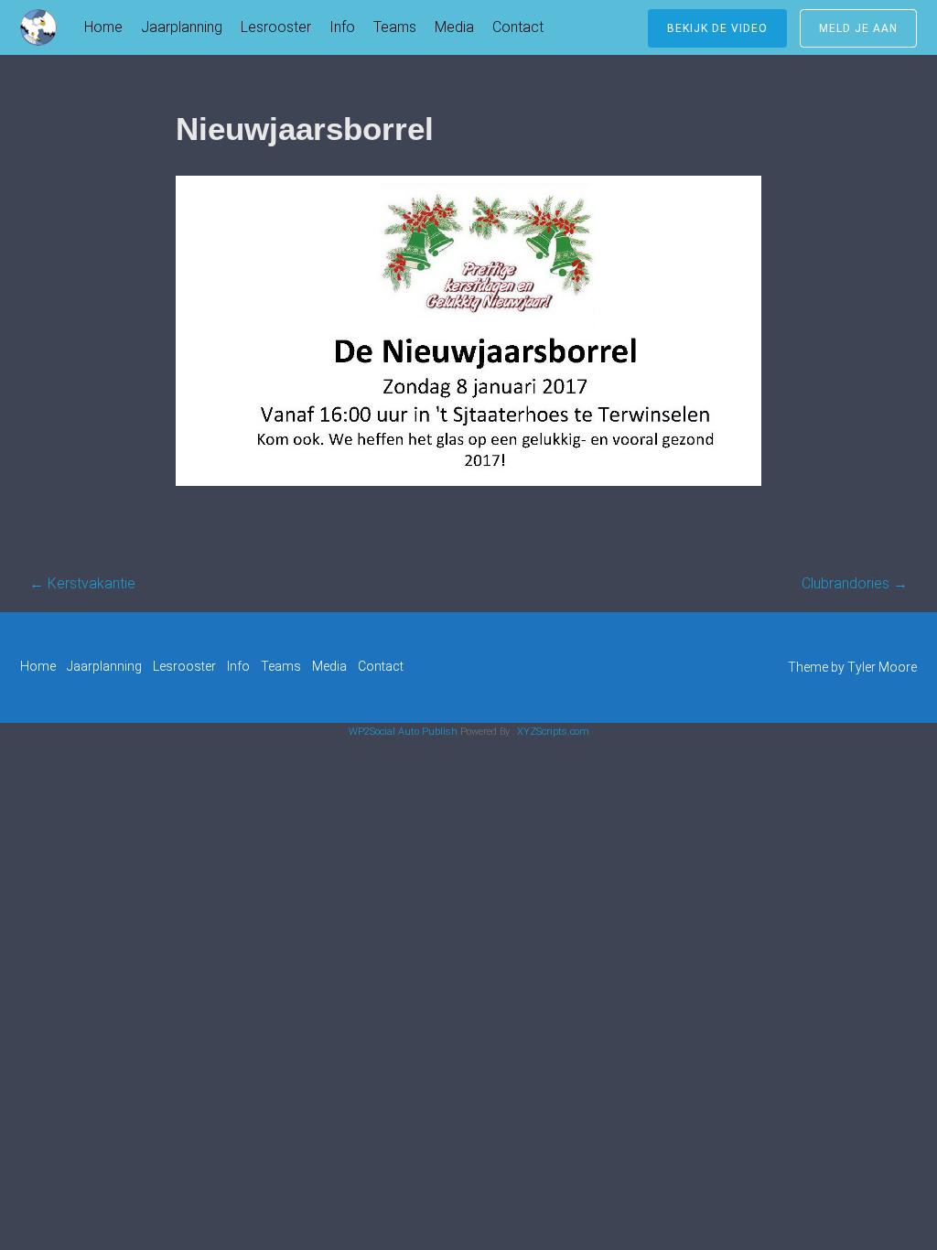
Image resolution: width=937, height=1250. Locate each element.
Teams (394, 27)
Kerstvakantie (82, 583)
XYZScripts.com (553, 732)
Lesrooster (276, 27)
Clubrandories (855, 583)
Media (454, 27)
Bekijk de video (717, 28)
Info (342, 27)
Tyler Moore (882, 667)
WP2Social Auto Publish (403, 732)
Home (103, 27)
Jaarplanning (181, 27)
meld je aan (858, 28)
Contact (518, 27)
